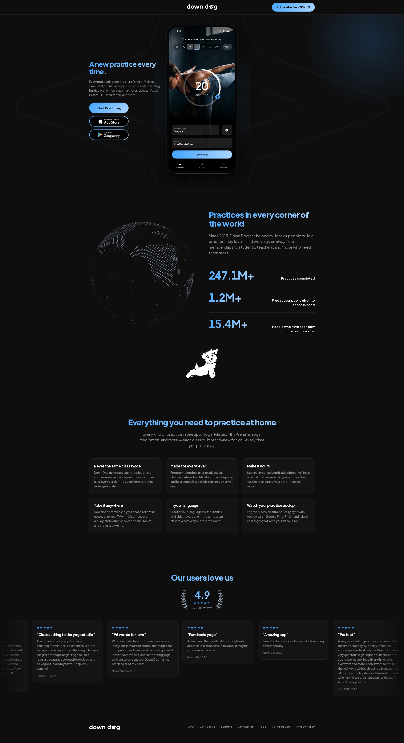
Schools (226, 726)
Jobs (262, 726)
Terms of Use (281, 726)
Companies (246, 726)
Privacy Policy (305, 726)
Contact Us (207, 726)
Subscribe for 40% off (293, 7)
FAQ (191, 726)
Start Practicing (109, 108)
